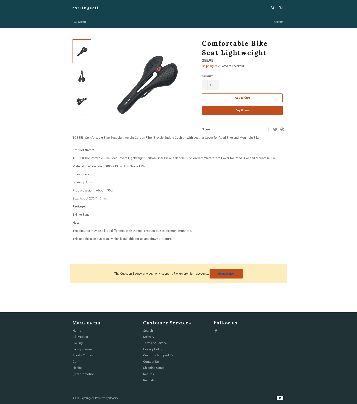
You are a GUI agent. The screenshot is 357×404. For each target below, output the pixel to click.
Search (148, 330)
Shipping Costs (154, 368)
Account (279, 22)
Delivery (148, 337)
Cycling (78, 343)
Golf (75, 361)
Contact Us (151, 361)
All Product (80, 337)
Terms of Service (155, 343)
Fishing (78, 368)
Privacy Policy (153, 349)
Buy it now (242, 110)
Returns (148, 374)
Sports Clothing (83, 355)
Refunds (149, 380)
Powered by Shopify (106, 398)
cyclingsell (86, 8)
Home (77, 330)
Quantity (207, 76)
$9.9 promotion (83, 374)
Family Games (82, 349)
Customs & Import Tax (159, 355)
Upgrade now (226, 273)
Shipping (208, 66)
